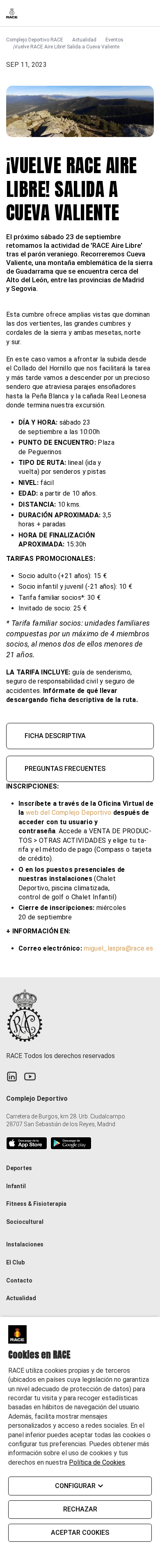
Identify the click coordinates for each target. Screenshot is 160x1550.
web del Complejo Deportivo (69, 812)
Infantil (16, 1186)
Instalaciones (24, 1244)
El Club (15, 1262)
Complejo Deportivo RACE (34, 40)
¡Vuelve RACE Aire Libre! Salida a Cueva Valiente (66, 47)
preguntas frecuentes (65, 769)
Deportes (19, 1168)
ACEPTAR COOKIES (80, 1532)
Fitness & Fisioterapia (36, 1203)
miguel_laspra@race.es (118, 948)
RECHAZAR (80, 1509)
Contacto (19, 1280)
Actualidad (84, 40)
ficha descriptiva (55, 736)
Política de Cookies (97, 1462)
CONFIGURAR (75, 1486)
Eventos (114, 40)
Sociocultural (24, 1222)
